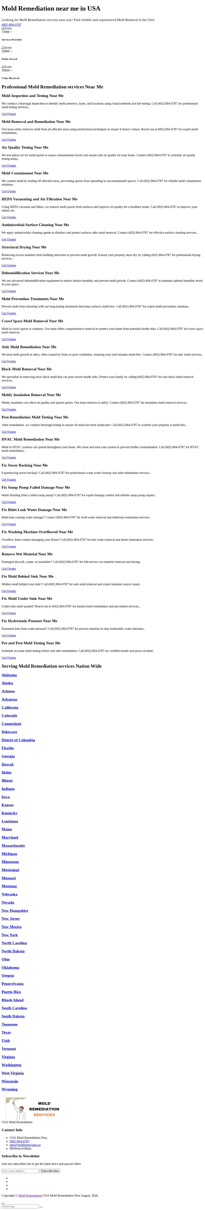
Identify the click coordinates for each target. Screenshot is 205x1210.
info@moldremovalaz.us (25, 1145)
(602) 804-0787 (11, 24)
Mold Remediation (30, 1195)
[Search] (41, 1207)
